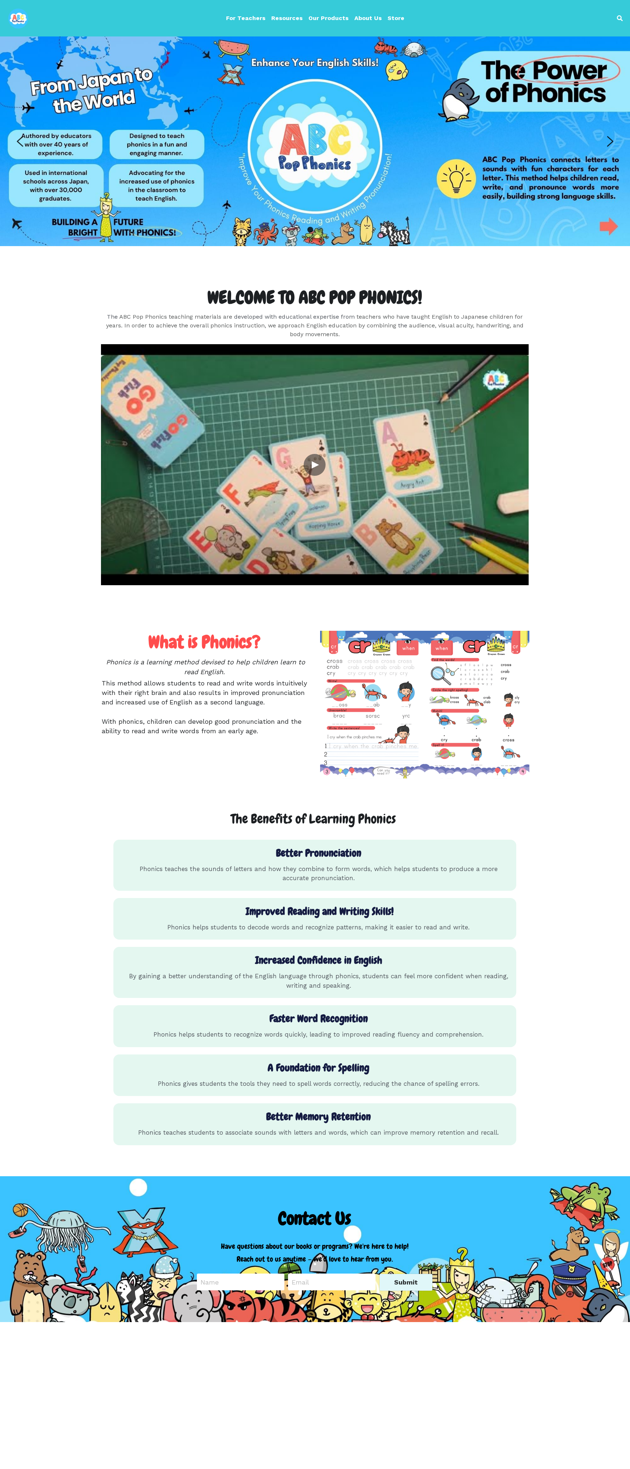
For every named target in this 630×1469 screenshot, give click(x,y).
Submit (406, 1282)
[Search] (620, 18)
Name (210, 1282)
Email (300, 1282)
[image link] (18, 18)
